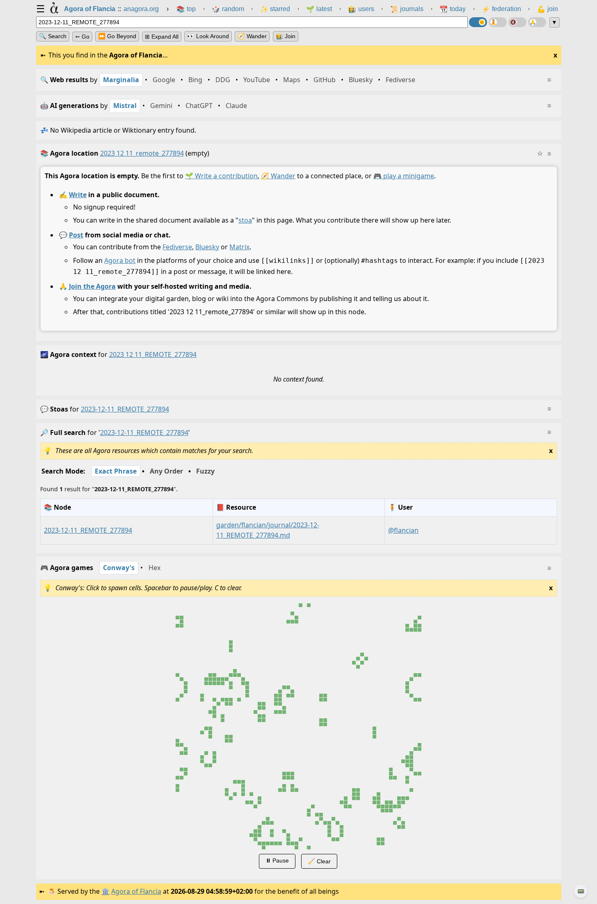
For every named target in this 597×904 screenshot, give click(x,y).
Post (76, 234)
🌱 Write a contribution (221, 175)
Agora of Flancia (136, 891)
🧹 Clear (318, 861)
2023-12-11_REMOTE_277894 (125, 409)
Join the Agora (92, 285)
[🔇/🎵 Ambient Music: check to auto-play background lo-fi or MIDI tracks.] (517, 22)
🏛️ (105, 891)
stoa (245, 220)
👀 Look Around (208, 36)
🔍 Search (52, 36)
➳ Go (82, 36)
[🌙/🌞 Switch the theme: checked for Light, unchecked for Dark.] (478, 22)
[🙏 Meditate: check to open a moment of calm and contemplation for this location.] (537, 22)
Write (77, 194)
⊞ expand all (161, 36)
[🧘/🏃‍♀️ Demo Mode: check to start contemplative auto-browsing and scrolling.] (498, 22)
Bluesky (207, 246)
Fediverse (177, 246)
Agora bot (119, 260)
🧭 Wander (252, 36)
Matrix (239, 246)
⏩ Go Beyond (117, 36)
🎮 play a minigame (403, 175)
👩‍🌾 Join (285, 36)
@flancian (403, 529)
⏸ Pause (276, 860)
